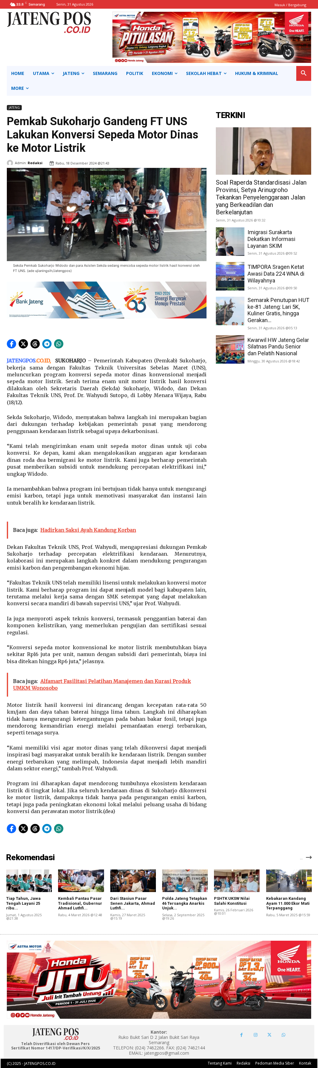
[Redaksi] (11, 163)
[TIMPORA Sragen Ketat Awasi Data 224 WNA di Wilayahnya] (230, 276)
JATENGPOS (21, 360)
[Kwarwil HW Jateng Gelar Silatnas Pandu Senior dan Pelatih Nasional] (230, 349)
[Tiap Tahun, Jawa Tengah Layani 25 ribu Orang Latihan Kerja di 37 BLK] (29, 880)
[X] (269, 1035)
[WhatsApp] (283, 1035)
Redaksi (35, 162)
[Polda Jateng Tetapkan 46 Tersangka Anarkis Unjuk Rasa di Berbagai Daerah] (185, 880)
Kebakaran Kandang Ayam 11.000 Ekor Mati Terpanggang (288, 903)
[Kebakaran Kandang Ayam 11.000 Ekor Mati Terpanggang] (289, 880)
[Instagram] (255, 1035)
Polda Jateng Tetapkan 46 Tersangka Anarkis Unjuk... (184, 903)
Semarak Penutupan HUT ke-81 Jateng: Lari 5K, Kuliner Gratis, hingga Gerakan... (278, 310)
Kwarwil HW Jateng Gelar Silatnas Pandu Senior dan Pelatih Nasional (278, 347)
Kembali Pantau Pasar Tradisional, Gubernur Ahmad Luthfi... (80, 903)
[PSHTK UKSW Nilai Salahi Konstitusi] (237, 880)
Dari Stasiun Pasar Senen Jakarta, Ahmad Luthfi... (132, 903)
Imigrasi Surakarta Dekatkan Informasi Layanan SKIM (271, 239)
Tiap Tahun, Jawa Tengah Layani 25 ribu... (23, 903)
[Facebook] (241, 1035)
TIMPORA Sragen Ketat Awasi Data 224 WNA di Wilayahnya (276, 273)
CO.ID (43, 360)
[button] (303, 73)
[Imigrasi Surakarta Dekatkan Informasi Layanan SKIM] (230, 241)
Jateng (14, 107)
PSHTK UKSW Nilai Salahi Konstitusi (232, 901)
